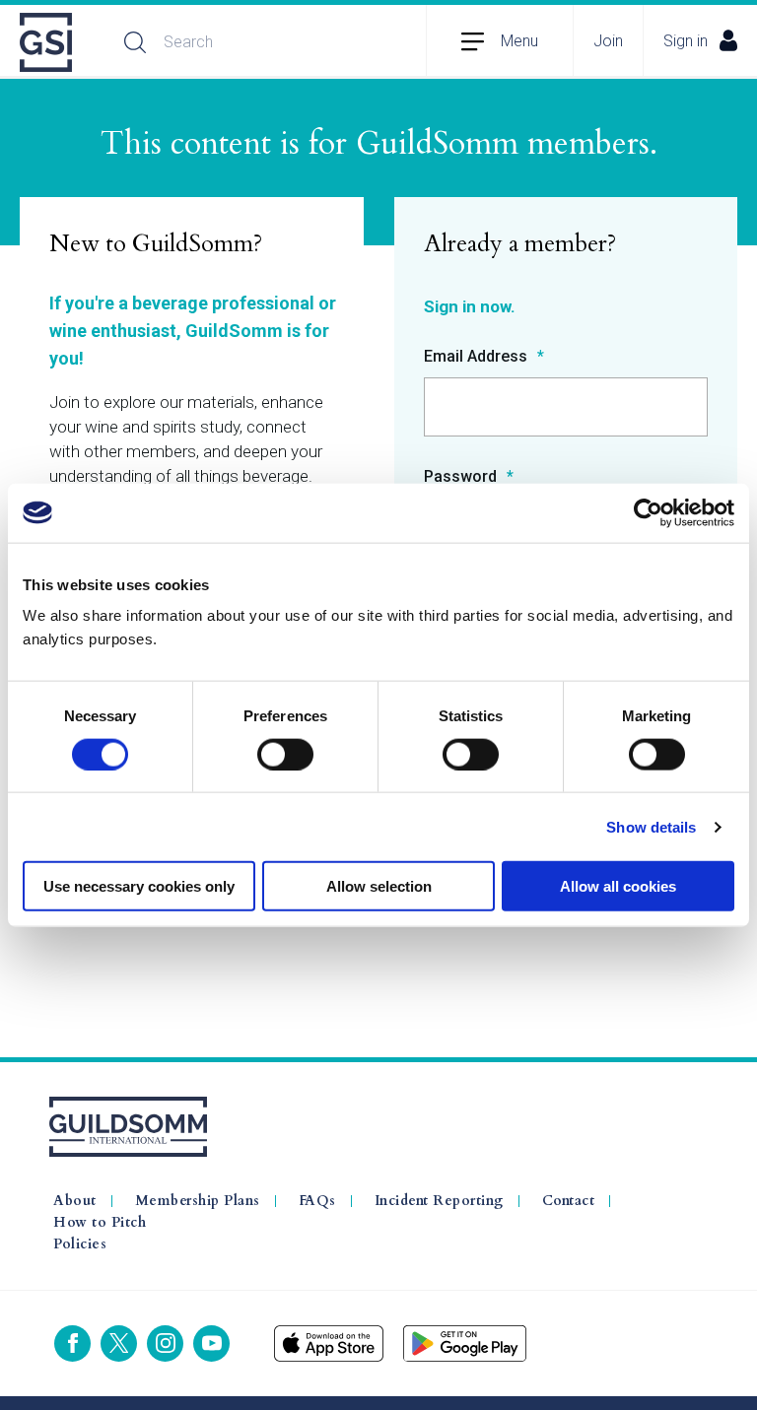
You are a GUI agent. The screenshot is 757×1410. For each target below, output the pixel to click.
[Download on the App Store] (328, 1343)
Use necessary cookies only (139, 886)
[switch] (285, 754)
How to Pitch (99, 1223)
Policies (79, 1244)
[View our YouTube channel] (211, 1343)
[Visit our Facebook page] (72, 1343)
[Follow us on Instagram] (165, 1343)
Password (462, 477)
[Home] (47, 42)
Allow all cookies (618, 886)
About (75, 1201)
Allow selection (379, 886)
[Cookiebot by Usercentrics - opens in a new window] (648, 512)
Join (608, 41)
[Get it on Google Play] (464, 1343)
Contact (568, 1201)
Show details (651, 826)
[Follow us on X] (119, 1343)
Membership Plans (197, 1201)
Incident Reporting (439, 1201)
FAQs (317, 1201)
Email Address (477, 357)
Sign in (685, 41)
